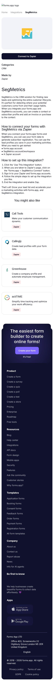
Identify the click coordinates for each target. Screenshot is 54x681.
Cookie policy (32, 674)
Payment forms (14, 523)
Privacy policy (16, 669)
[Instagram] (15, 580)
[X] (20, 580)
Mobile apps (13, 460)
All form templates (16, 533)
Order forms (13, 518)
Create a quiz (13, 386)
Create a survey (14, 381)
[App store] (21, 609)
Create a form (14, 376)
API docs (11, 450)
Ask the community (16, 475)
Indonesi (27, 630)
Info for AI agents (15, 566)
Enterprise (12, 411)
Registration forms (16, 528)
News (9, 561)
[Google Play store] (21, 621)
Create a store (14, 401)
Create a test (13, 396)
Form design (13, 455)
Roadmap (11, 416)
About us (11, 546)
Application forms (15, 498)
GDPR (18, 674)
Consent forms (14, 508)
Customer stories (15, 480)
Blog (9, 435)
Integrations (12, 445)
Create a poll (13, 391)
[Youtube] (26, 580)
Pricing (10, 406)
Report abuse (13, 556)
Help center (12, 440)
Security (11, 465)
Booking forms (14, 503)
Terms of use (34, 669)
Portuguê (27, 635)
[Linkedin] (9, 580)
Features (11, 470)
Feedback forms (15, 513)
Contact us (12, 551)
